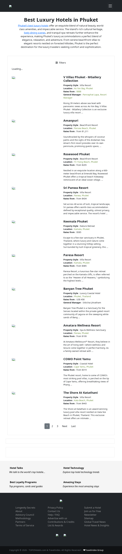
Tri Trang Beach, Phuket (86, 161)
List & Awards (55, 525)
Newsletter (90, 514)
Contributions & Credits (61, 521)
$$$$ (78, 91)
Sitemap (88, 518)
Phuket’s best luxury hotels (33, 25)
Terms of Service (24, 525)
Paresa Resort (73, 255)
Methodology (23, 518)
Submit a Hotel (92, 507)
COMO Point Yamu (77, 359)
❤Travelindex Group (93, 550)
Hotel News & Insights (96, 525)
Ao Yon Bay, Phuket (83, 88)
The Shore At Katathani (80, 393)
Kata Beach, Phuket (83, 400)
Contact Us (54, 511)
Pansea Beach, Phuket (85, 128)
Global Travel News (95, 521)
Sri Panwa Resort (75, 188)
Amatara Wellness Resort (82, 325)
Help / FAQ (54, 514)
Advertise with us (57, 518)
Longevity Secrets (25, 507)
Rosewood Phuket (76, 154)
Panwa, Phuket (81, 195)
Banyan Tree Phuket (78, 289)
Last (73, 426)
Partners (20, 521)
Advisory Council (24, 514)
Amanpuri (70, 121)
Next (64, 426)
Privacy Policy (55, 507)
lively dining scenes (35, 32)
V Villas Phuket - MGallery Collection (82, 79)
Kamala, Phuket (82, 229)
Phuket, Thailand (82, 296)
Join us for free (92, 511)
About (18, 511)
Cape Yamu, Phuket (83, 366)
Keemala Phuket (75, 221)
